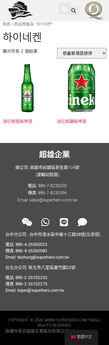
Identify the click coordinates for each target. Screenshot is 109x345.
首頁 (7, 24)
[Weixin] (26, 222)
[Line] (63, 222)
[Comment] (82, 222)
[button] (64, 9)
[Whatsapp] (45, 222)
